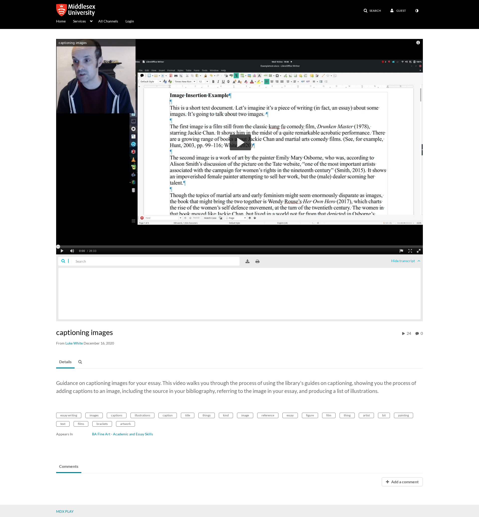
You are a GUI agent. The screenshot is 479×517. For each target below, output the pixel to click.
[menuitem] (64, 20)
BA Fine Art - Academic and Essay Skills (122, 434)
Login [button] (129, 21)
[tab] (65, 361)
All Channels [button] (108, 21)
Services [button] (79, 21)
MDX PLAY (65, 511)
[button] (372, 10)
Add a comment (404, 481)
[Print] (257, 261)
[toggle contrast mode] (416, 10)
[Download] (247, 261)
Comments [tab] (68, 466)
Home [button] (61, 21)
